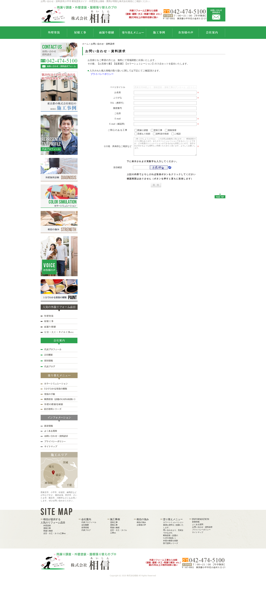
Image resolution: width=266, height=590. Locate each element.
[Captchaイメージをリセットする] (169, 168)
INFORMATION (200, 519)
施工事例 (115, 519)
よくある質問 (197, 524)
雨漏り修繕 (48, 531)
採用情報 (85, 527)
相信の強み (143, 519)
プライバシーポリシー (102, 74)
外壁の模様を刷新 (170, 541)
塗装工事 (114, 522)
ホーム (85, 44)
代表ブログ (86, 530)
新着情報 (196, 522)
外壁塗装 (47, 525)
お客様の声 (141, 525)
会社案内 (86, 519)
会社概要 (85, 525)
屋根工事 (47, 528)
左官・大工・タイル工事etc (54, 533)
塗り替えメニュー (173, 519)
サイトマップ (197, 532)
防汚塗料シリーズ (170, 543)
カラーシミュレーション (173, 522)
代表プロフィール (88, 522)
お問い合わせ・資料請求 (202, 527)
